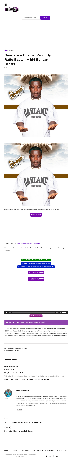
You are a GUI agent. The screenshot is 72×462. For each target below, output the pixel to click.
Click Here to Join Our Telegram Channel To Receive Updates (37, 267)
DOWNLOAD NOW (37, 273)
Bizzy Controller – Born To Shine (15, 373)
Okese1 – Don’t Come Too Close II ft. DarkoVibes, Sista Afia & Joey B (26, 379)
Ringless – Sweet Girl (11, 366)
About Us (7, 450)
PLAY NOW (37, 215)
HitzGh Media (20, 456)
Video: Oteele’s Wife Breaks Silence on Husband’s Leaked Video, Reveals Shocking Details (34, 376)
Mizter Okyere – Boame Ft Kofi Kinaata (28, 243)
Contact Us (16, 450)
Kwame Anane (22, 390)
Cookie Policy (26, 450)
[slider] (64, 312)
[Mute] (60, 312)
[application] (36, 312)
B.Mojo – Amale (9, 370)
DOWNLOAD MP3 (37, 316)
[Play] (7, 312)
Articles (19, 409)
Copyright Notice (38, 450)
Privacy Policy (49, 450)
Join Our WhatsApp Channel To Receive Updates (37, 260)
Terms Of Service (61, 450)
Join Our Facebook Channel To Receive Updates (37, 263)
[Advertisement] (36, 33)
